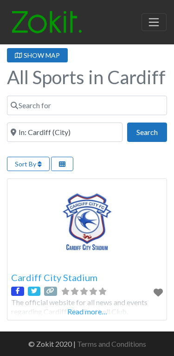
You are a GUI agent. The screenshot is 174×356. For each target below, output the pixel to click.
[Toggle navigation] (154, 22)
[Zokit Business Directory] (46, 20)
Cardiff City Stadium (54, 277)
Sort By (26, 164)
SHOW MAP (41, 55)
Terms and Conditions (111, 343)
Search (151, 131)
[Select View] (62, 164)
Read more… (87, 311)
